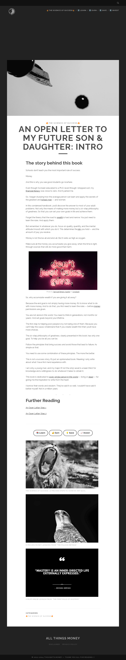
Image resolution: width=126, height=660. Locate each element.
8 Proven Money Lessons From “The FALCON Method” (51, 545)
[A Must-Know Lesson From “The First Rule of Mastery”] (62, 573)
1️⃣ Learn (82, 10)
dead (90, 377)
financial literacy (33, 191)
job (79, 229)
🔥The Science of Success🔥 (61, 10)
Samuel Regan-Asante (61, 292)
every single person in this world (63, 377)
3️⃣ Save (103, 10)
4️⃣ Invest (114, 10)
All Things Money (63, 638)
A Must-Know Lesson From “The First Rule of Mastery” (53, 599)
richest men (46, 200)
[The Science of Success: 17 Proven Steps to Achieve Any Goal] (62, 464)
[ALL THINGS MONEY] (12, 16)
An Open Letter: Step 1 (36, 408)
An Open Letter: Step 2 (36, 413)
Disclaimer (54, 644)
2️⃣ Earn (93, 10)
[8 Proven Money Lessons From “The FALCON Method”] (62, 519)
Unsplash (75, 292)
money (97, 306)
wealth (60, 217)
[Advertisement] (63, 41)
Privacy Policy (69, 644)
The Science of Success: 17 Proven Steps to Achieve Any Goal (56, 491)
